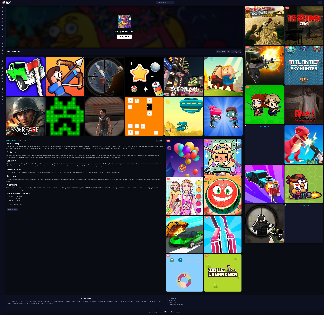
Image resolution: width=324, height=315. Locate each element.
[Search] (172, 2)
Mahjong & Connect (126, 301)
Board (6, 57)
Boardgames (48, 301)
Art (5, 50)
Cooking (85, 301)
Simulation (35, 303)
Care (6, 68)
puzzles (55, 148)
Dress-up (93, 301)
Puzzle (6, 22)
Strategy (50, 303)
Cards (6, 64)
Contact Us (172, 298)
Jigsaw (6, 82)
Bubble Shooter (59, 301)
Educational (101, 301)
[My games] (320, 2)
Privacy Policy (173, 302)
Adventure (15, 301)
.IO (5, 43)
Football (110, 301)
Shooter (14, 140)
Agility (6, 47)
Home (6, 8)
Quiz (6, 93)
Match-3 (137, 301)
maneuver (71, 164)
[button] (228, 51)
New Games (152, 301)
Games (8, 140)
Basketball (33, 301)
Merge (144, 301)
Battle (6, 36)
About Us (172, 300)
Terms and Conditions (176, 304)
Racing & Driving (18, 303)
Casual (7, 18)
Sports (6, 100)
